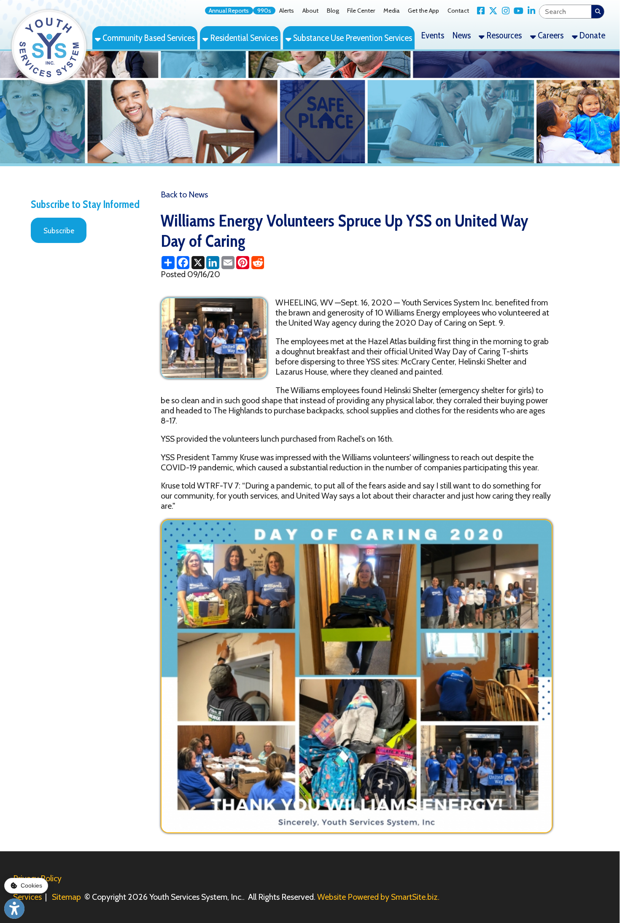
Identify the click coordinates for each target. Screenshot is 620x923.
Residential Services (243, 37)
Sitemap (66, 897)
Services (27, 897)
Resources (503, 35)
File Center (361, 10)
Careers (549, 35)
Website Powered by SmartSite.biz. (378, 897)
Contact (458, 10)
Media (391, 10)
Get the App (423, 10)
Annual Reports (229, 10)
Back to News (184, 194)
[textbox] (565, 11)
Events (432, 35)
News (462, 35)
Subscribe (58, 230)
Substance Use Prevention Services (351, 37)
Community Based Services (148, 37)
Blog (333, 10)
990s (264, 10)
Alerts (286, 10)
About (310, 10)
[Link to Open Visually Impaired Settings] (14, 909)
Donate (591, 35)
